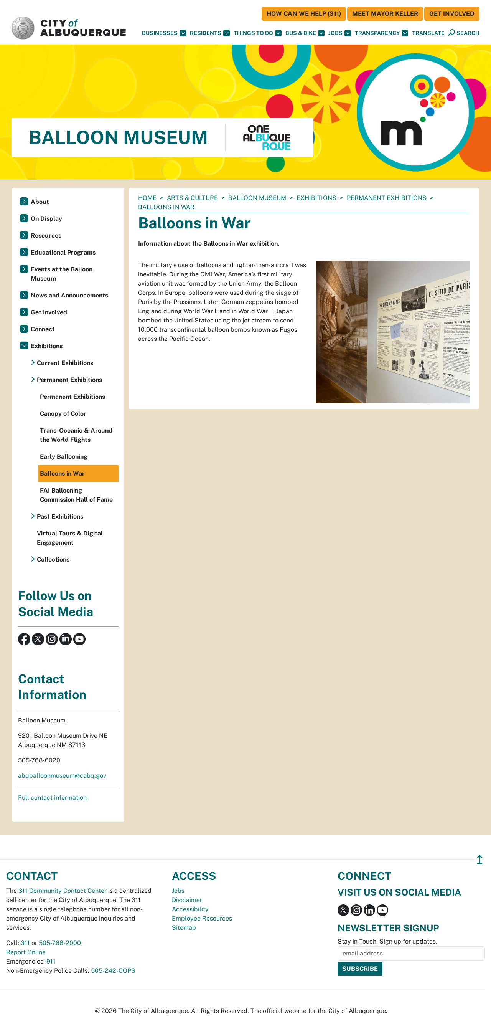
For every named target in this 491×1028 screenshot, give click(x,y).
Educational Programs (63, 252)
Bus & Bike (300, 33)
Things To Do (253, 33)
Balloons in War (62, 473)
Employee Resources (202, 918)
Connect (43, 329)
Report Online (26, 952)
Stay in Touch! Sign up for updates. (387, 941)
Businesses (160, 33)
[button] (428, 33)
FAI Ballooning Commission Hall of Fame (76, 495)
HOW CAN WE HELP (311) (304, 13)
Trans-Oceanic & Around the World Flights (76, 435)
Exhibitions (316, 198)
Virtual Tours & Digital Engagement (70, 538)
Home (147, 198)
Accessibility (190, 909)
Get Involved (452, 13)
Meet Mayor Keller (385, 13)
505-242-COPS (113, 970)
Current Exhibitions (65, 363)
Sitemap (184, 927)
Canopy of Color (63, 413)
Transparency (377, 33)
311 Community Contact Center (62, 890)
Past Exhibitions (60, 516)
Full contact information (52, 797)
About (40, 201)
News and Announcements (69, 295)
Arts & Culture (192, 198)
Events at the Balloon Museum (61, 274)
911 (51, 961)
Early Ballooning (63, 456)
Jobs (335, 33)
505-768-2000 (60, 943)
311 (25, 943)
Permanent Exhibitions (387, 198)
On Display (46, 218)
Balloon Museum (257, 198)
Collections (53, 559)
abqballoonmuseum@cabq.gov (62, 775)
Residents (205, 33)
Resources (46, 235)
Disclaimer (187, 900)
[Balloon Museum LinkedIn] (65, 638)
